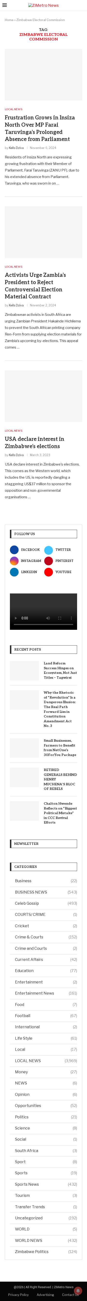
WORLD (46, 1229)
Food (46, 1004)
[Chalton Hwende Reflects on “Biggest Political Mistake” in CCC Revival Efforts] (24, 811)
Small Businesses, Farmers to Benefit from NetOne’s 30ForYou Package (60, 748)
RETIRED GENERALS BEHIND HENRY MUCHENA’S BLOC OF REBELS (60, 779)
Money (46, 1072)
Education (46, 970)
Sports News (46, 1184)
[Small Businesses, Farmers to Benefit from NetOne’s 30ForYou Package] (24, 748)
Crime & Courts (46, 937)
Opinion (46, 1094)
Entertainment (46, 982)
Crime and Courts (46, 948)
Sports (46, 1173)
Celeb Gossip (46, 903)
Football (46, 1015)
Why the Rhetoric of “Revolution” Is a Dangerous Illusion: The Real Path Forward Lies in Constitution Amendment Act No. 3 (60, 709)
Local (46, 1049)
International (46, 1027)
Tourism (46, 1195)
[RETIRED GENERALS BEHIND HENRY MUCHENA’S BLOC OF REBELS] (24, 777)
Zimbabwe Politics (46, 1251)
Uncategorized (46, 1218)
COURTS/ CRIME (46, 914)
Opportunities (46, 1105)
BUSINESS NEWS (46, 892)
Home (9, 20)
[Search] (82, 5)
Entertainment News (46, 993)
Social (46, 1139)
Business (46, 881)
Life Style (46, 1038)
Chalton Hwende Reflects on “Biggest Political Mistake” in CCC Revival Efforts (60, 813)
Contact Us (70, 1295)
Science (46, 1128)
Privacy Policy (18, 1295)
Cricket (46, 926)
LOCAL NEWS (46, 1061)
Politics (46, 1117)
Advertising (45, 1295)
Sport (46, 1162)
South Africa (46, 1150)
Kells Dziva (16, 148)
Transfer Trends (46, 1207)
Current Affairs (46, 959)
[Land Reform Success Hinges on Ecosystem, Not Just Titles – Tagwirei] (24, 670)
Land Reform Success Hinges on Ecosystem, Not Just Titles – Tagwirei (60, 670)
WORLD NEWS (46, 1240)
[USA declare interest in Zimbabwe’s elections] (43, 396)
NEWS (46, 1083)
